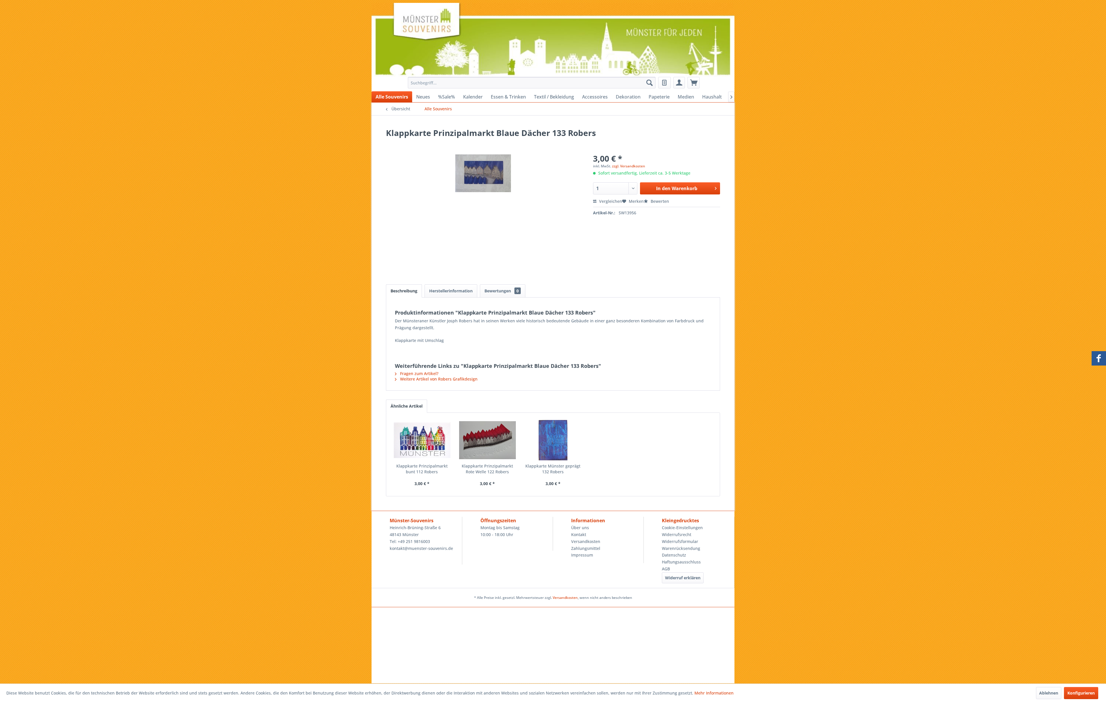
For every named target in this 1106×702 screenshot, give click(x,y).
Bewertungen (501, 291)
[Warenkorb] (694, 82)
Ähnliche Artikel (407, 406)
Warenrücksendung (681, 548)
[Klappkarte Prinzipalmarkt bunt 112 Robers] (421, 440)
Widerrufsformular (680, 541)
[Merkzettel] (664, 82)
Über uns (580, 527)
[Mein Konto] (679, 82)
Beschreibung (404, 291)
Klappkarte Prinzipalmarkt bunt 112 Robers (422, 468)
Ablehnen (1048, 693)
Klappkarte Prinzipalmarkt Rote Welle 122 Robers (487, 468)
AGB (666, 569)
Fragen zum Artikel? (418, 373)
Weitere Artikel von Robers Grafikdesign (438, 379)
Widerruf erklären (682, 577)
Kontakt (578, 534)
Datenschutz (674, 555)
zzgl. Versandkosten (628, 166)
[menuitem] (530, 82)
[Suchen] (649, 82)
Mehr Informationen (714, 693)
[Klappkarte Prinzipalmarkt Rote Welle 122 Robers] (487, 440)
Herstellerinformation (451, 291)
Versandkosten (585, 541)
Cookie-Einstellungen (682, 527)
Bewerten (659, 201)
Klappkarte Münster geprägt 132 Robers (552, 468)
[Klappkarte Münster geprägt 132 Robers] (553, 440)
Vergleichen (610, 201)
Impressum (582, 555)
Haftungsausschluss (681, 562)
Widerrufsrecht (676, 534)
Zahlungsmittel (585, 548)
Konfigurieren (1081, 693)
